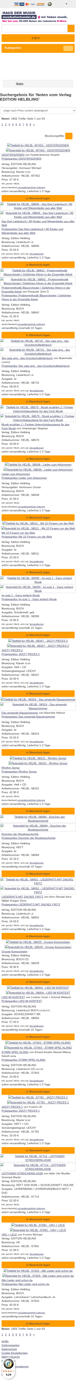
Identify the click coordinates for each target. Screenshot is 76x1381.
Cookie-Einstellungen (15, 1352)
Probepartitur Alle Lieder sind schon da (25, 1284)
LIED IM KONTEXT (13, 997)
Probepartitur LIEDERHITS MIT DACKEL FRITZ (31, 904)
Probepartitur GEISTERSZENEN (21, 158)
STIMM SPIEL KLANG (15, 1052)
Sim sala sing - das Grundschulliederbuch (27, 358)
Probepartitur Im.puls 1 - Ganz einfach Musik (29, 599)
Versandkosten (36, 254)
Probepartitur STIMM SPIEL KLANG (24, 1059)
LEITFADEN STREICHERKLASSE (22, 1173)
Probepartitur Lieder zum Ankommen (24, 477)
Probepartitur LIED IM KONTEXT (22, 1001)
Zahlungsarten (10, 1345)
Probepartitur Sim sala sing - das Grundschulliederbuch (36, 365)
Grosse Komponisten (14, 951)
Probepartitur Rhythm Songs (19, 771)
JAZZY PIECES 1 (12, 1106)
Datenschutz (9, 1349)
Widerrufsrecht (11, 1356)
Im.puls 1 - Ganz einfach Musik (21, 595)
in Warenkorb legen (38, 198)
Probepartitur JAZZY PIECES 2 (21, 654)
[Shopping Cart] (71, 3)
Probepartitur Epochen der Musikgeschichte (29, 837)
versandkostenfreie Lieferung (31, 187)
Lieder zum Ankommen (16, 474)
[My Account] (63, 3)
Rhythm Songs (11, 767)
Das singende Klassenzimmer (20, 712)
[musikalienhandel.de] (38, 15)
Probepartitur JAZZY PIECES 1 (21, 1110)
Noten (19, 83)
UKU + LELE (9, 1234)
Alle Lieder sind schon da (17, 1280)
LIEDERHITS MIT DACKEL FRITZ (22, 896)
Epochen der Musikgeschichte (20, 834)
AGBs (5, 1341)
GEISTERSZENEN (13, 154)
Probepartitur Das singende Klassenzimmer (28, 716)
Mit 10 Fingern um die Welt (18, 532)
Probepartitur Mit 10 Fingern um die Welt (27, 536)
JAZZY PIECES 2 (12, 650)
